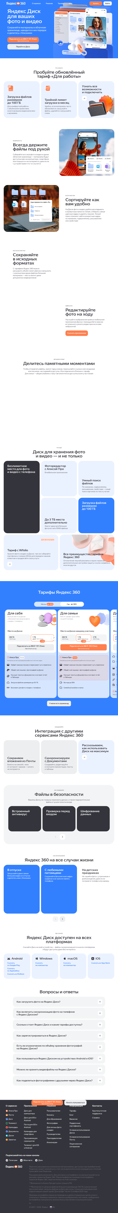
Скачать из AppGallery (13, 969)
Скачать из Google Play (13, 964)
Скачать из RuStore (15, 974)
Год (71, 604)
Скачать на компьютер (41, 964)
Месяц (47, 604)
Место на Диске (15, 631)
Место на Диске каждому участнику (77, 631)
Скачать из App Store (100, 963)
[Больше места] (54, 638)
